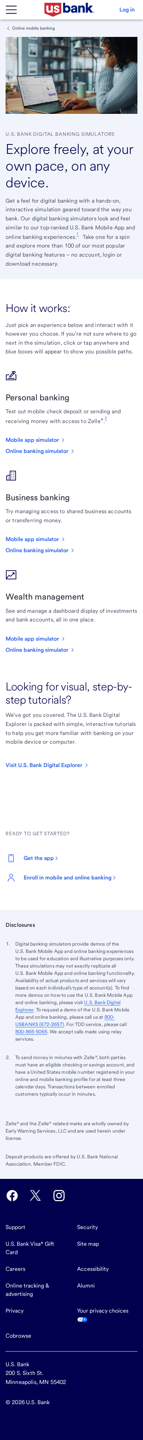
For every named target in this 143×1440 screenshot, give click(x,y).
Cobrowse (18, 1335)
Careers (15, 1269)
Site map (88, 1244)
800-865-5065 (31, 1031)
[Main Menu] (11, 9)
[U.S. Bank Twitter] (35, 1195)
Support (15, 1227)
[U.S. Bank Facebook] (12, 1195)
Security (87, 1227)
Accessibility (93, 1269)
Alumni (86, 1285)
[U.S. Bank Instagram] (59, 1195)
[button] (127, 9)
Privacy (15, 1310)
